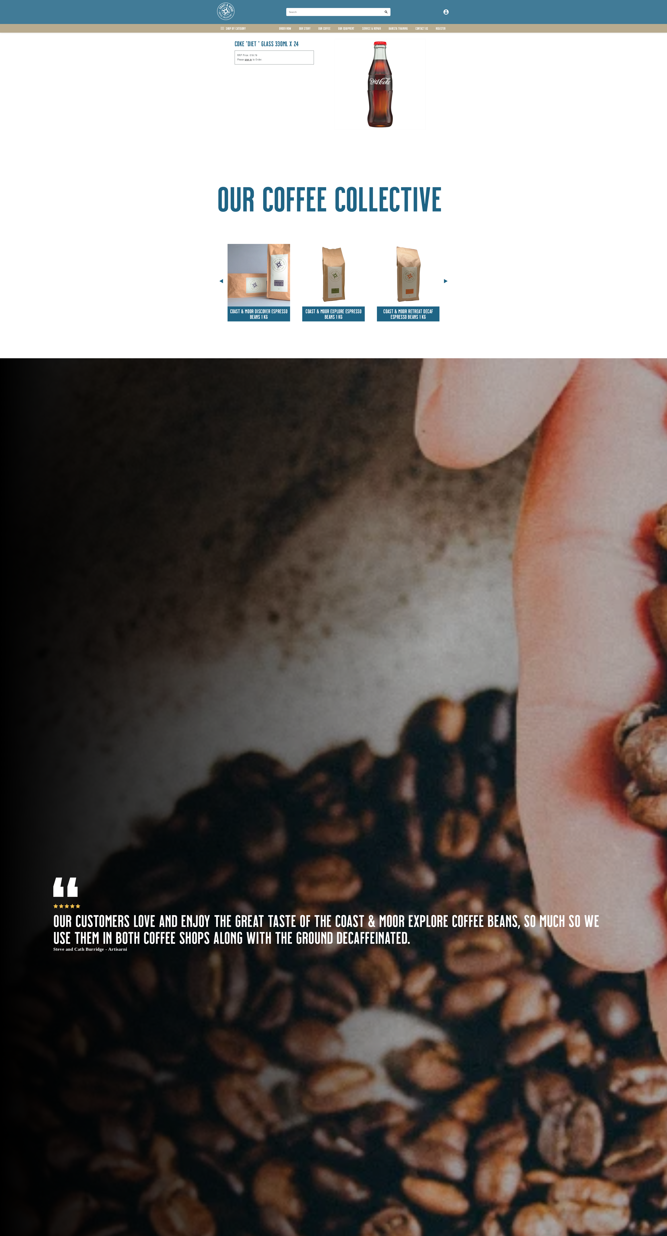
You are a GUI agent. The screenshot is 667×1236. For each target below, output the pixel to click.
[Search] (386, 12)
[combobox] (334, 12)
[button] (445, 280)
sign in (248, 59)
